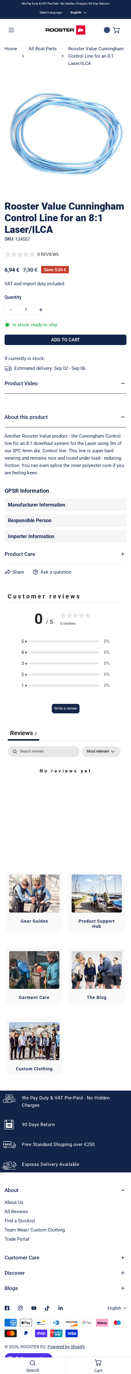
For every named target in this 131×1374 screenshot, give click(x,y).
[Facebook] (7, 1308)
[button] (116, 30)
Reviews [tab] (23, 733)
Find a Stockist (20, 1221)
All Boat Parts (43, 48)
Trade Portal (17, 1239)
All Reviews (16, 1211)
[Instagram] (20, 1308)
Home (11, 48)
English (76, 12)
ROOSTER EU (32, 1346)
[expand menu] (11, 30)
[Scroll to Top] (120, 1341)
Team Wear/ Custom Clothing (35, 1230)
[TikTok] (47, 1308)
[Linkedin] (60, 1308)
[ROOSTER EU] (65, 30)
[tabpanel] (65, 791)
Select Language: (51, 12)
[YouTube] (34, 1308)
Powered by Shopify (66, 1346)
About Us (14, 1202)
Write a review (65, 708)
